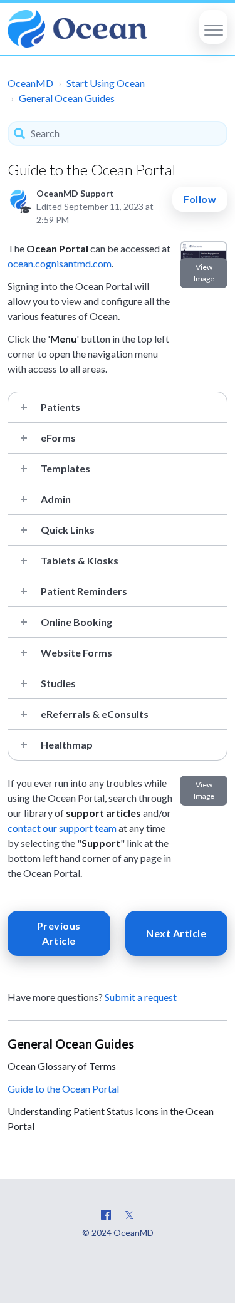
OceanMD (30, 83)
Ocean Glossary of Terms (62, 1066)
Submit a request (141, 997)
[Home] (77, 29)
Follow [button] (200, 199)
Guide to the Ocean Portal (63, 1088)
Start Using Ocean (105, 83)
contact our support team (62, 828)
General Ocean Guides (67, 98)
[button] (213, 27)
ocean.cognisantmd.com (60, 263)
